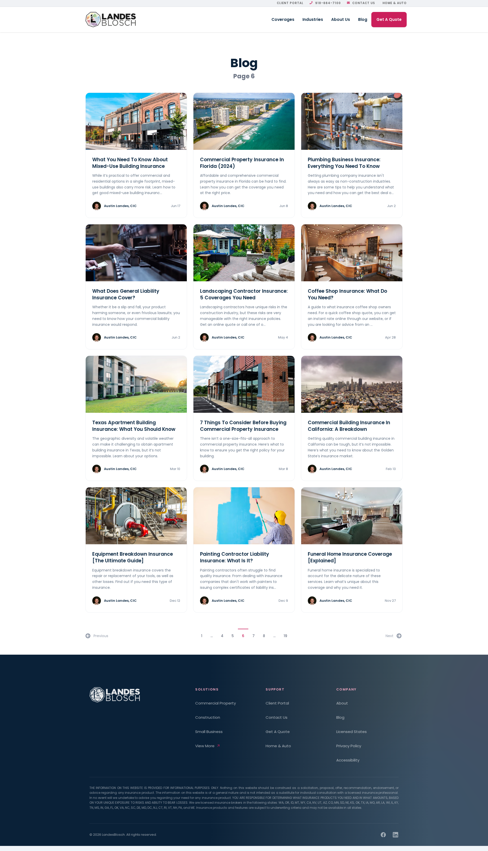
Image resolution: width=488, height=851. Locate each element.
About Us (340, 19)
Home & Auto (395, 3)
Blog (362, 19)
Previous (101, 635)
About (342, 703)
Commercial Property (215, 703)
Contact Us (363, 3)
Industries (312, 19)
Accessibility (347, 760)
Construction (207, 717)
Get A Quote (389, 19)
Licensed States (351, 731)
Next (389, 635)
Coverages (282, 19)
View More (205, 746)
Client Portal (290, 3)
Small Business (209, 731)
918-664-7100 (328, 3)
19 (285, 635)
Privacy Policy (348, 746)
